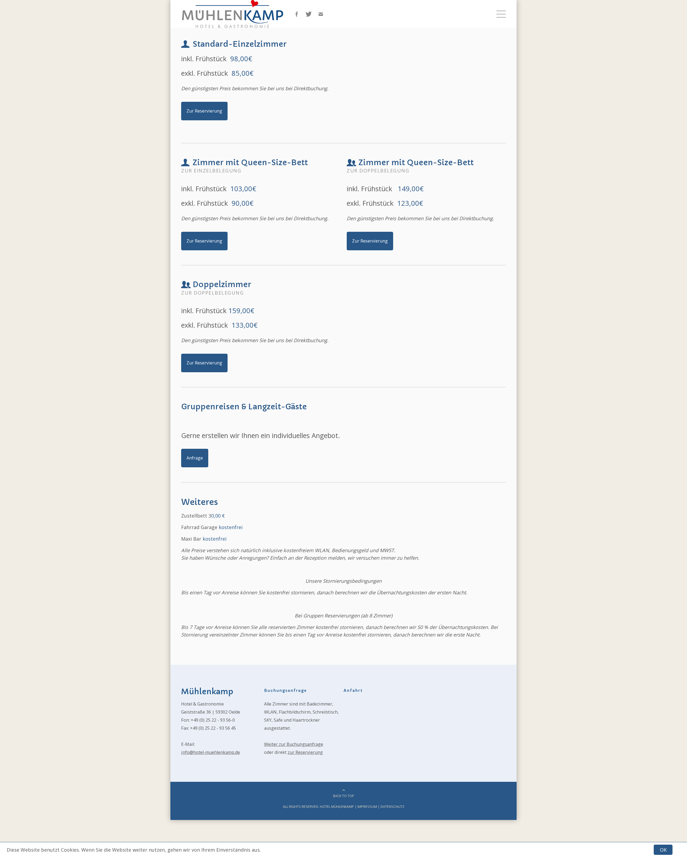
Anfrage (195, 458)
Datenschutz (392, 806)
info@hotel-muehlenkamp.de (210, 752)
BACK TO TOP (343, 796)
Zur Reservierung (204, 111)
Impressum (367, 806)
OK (663, 850)
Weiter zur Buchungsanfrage (293, 744)
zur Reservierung (305, 752)
